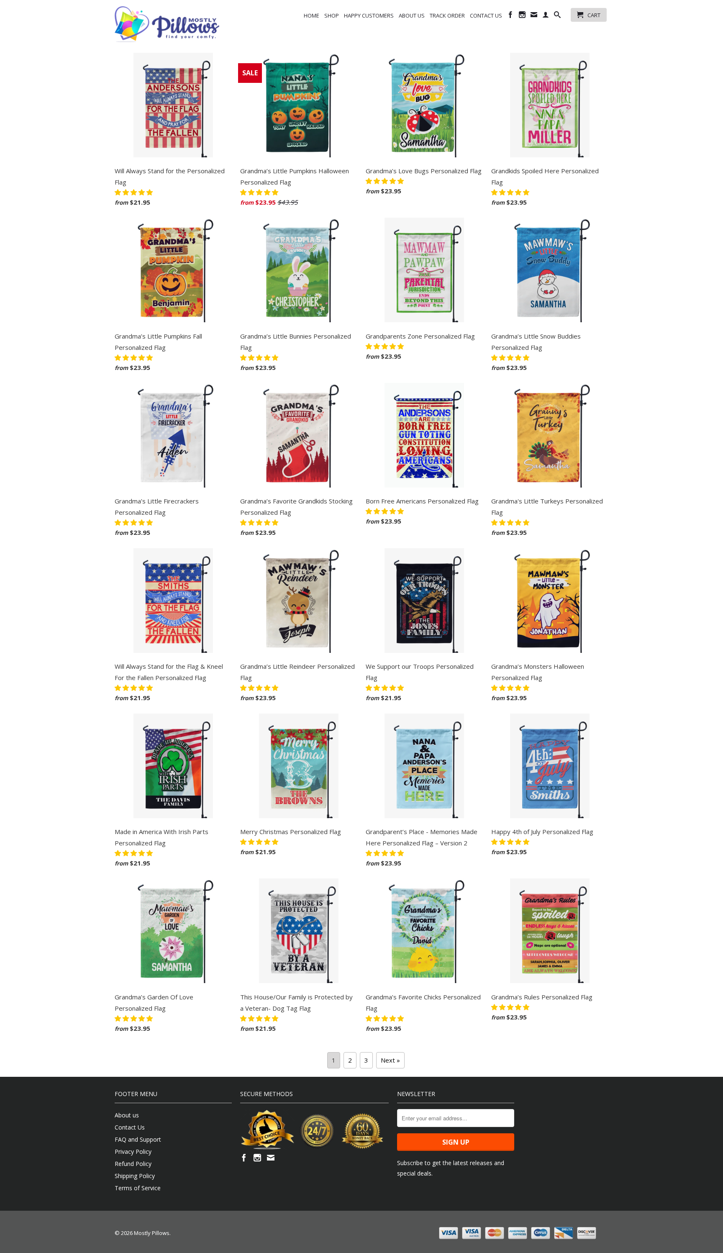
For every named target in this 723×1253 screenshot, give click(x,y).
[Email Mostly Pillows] (534, 16)
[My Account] (545, 16)
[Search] (557, 16)
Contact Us (486, 15)
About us (412, 15)
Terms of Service (138, 1188)
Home (311, 15)
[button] (134, 192)
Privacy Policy (133, 1151)
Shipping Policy (135, 1176)
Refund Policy (133, 1164)
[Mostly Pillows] (167, 24)
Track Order (447, 15)
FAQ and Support (138, 1139)
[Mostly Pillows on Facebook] (510, 16)
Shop (331, 15)
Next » (390, 1060)
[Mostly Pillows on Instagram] (522, 16)
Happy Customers (369, 15)
